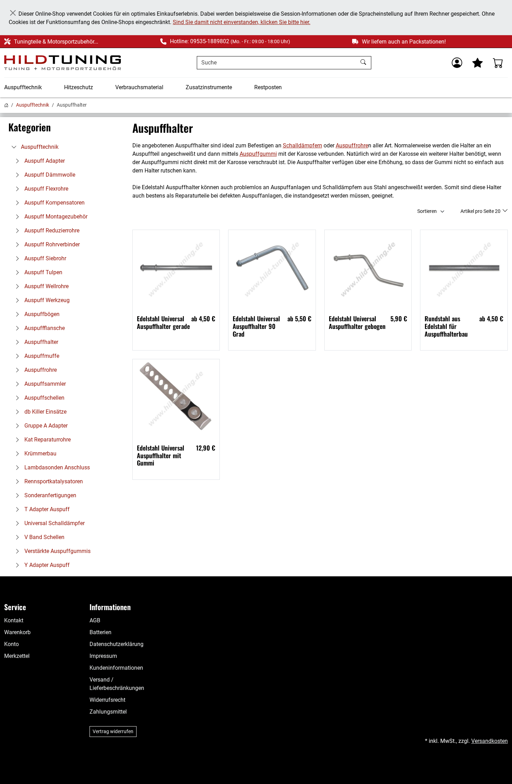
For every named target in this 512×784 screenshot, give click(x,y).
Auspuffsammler (44, 384)
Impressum (103, 656)
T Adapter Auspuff (46, 509)
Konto (11, 644)
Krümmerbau (39, 453)
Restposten (268, 87)
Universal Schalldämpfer (54, 523)
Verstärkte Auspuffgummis (57, 551)
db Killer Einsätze (45, 411)
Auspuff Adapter (44, 160)
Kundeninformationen (116, 667)
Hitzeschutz (78, 87)
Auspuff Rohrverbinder (51, 244)
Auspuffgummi (258, 154)
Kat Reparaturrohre (47, 439)
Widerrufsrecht (107, 700)
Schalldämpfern (302, 145)
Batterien (100, 632)
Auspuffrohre (40, 370)
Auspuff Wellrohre (46, 286)
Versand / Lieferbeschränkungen (117, 683)
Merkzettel (17, 656)
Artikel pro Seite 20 (481, 211)
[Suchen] (364, 62)
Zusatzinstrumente (209, 87)
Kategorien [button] (29, 127)
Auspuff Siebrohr (44, 258)
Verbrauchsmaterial (139, 87)
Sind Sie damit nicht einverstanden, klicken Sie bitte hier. (241, 22)
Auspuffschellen (43, 397)
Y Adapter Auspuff (46, 565)
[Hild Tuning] (62, 62)
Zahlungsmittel (108, 711)
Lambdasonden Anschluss (56, 467)
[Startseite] (6, 105)
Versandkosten (489, 741)
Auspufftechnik (23, 87)
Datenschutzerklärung (116, 644)
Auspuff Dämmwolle (49, 174)
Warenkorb (17, 632)
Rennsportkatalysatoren (53, 481)
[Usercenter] (457, 62)
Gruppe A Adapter (45, 425)
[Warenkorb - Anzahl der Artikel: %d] (498, 62)
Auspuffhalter (40, 342)
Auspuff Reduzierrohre (51, 230)
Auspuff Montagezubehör (55, 216)
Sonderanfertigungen (49, 495)
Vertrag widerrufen (113, 731)
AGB (95, 620)
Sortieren (427, 211)
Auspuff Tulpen (42, 272)
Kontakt (13, 620)
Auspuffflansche (44, 328)
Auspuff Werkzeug (46, 300)
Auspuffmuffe (41, 356)
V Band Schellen (43, 537)
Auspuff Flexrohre (45, 188)
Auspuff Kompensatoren (54, 202)
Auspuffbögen (41, 314)
